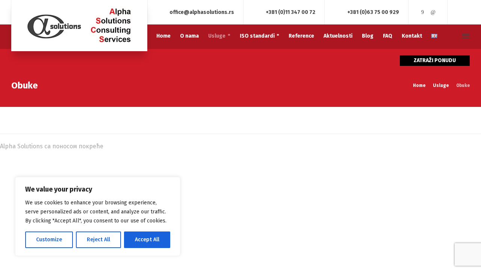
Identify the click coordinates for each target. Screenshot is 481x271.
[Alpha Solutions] (79, 25)
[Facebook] (423, 12)
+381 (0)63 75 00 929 (373, 12)
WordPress (120, 146)
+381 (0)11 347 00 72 (290, 12)
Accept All (147, 239)
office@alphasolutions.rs (201, 12)
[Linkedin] (433, 12)
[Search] (452, 36)
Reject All (98, 239)
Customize (49, 239)
